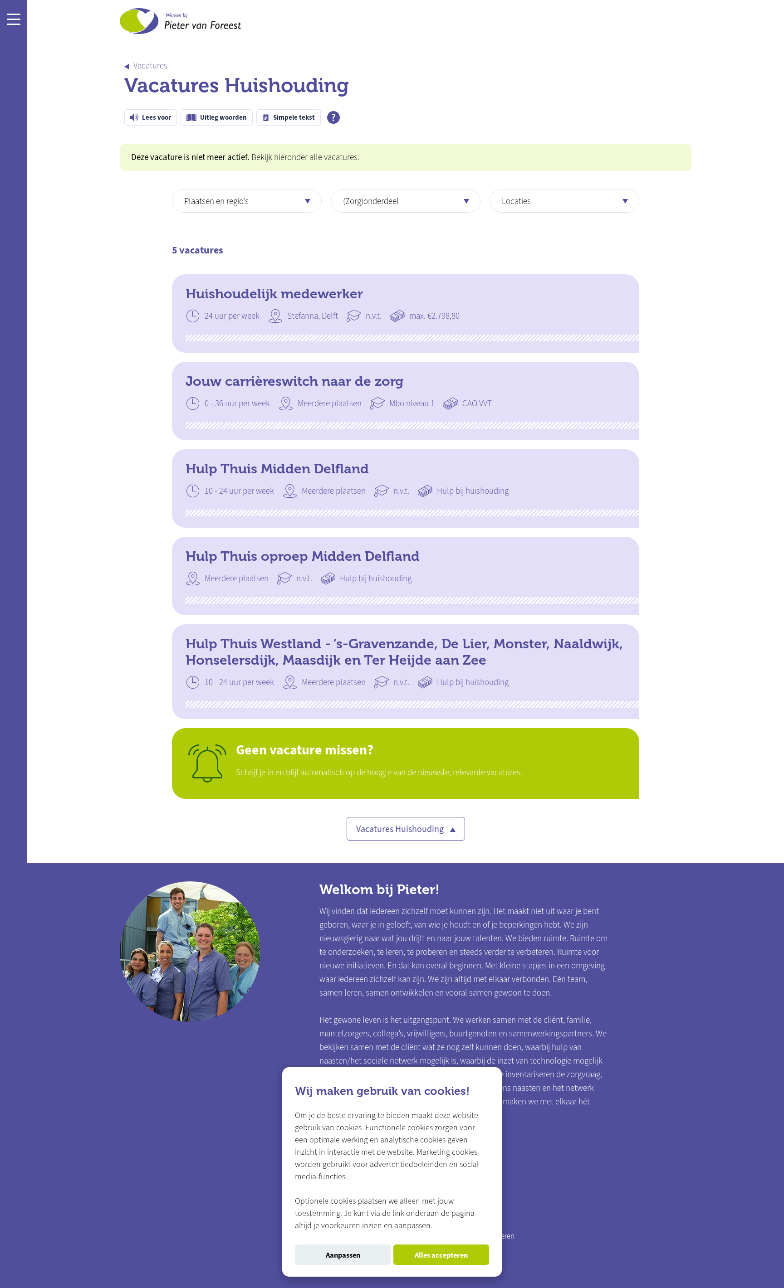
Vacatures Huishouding (401, 829)
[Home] (180, 23)
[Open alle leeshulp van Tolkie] (333, 117)
